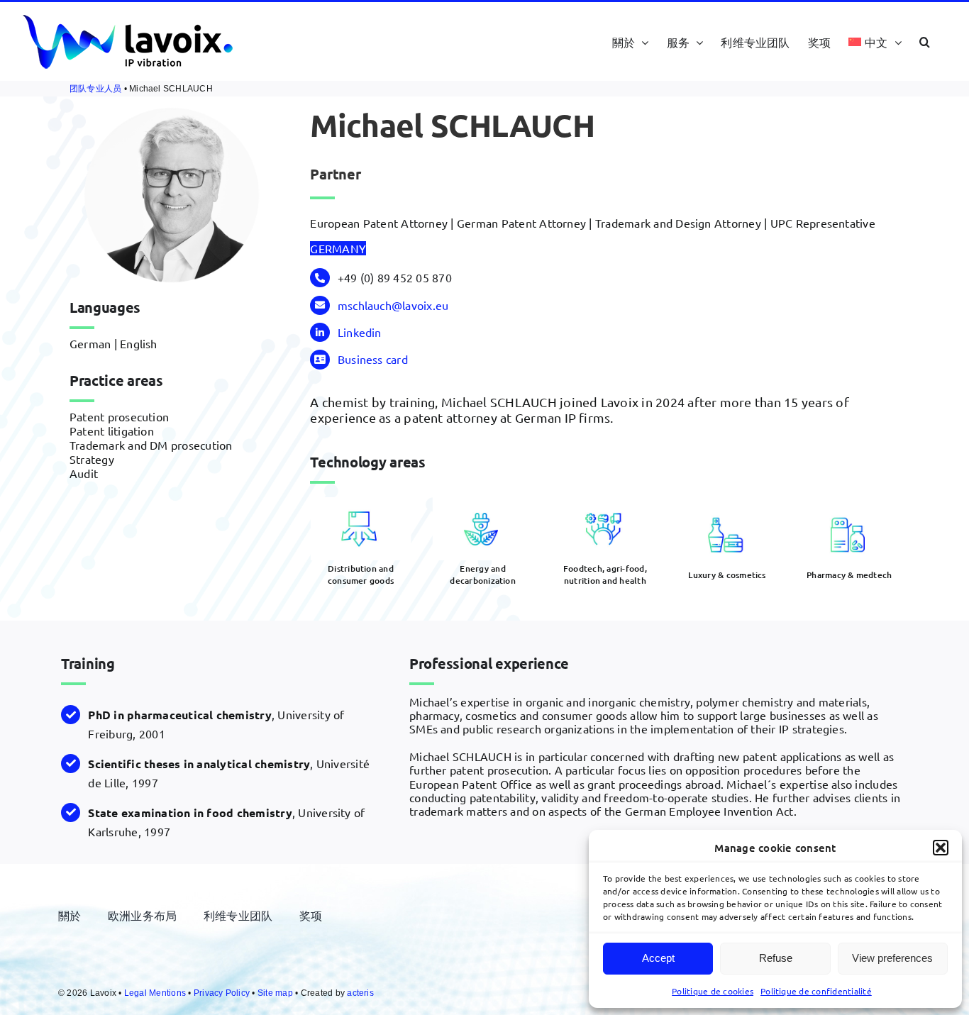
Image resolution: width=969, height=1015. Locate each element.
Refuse (775, 958)
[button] (941, 848)
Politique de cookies (712, 991)
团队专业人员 (95, 89)
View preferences (892, 958)
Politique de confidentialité (816, 991)
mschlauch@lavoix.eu (393, 305)
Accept (658, 958)
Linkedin (360, 332)
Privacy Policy (222, 993)
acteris (360, 993)
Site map (275, 993)
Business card (373, 359)
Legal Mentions (155, 993)
